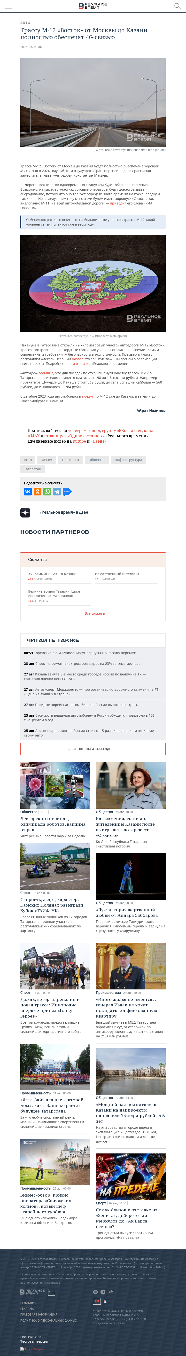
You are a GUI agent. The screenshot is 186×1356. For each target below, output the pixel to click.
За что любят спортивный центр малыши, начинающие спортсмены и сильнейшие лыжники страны (52, 1113)
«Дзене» (99, 441)
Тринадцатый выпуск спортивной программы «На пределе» (126, 1223)
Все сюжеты (95, 613)
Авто (25, 23)
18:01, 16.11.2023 (32, 47)
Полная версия (33, 1336)
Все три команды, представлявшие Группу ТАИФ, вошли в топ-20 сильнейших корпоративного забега (51, 1015)
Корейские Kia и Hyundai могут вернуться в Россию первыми (80, 653)
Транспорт (70, 459)
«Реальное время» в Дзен (64, 512)
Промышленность (35, 1093)
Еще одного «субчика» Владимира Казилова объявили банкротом (48, 1208)
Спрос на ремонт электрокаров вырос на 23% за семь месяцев (82, 663)
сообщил (46, 373)
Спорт (25, 893)
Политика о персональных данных (48, 1320)
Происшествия (108, 993)
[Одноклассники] (37, 491)
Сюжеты (37, 559)
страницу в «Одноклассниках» (74, 436)
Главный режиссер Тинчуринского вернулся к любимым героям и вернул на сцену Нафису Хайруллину (130, 920)
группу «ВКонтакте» (122, 430)
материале (82, 363)
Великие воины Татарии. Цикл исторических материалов (54, 596)
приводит (118, 203)
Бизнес (47, 459)
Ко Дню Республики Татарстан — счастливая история (125, 832)
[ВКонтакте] (28, 491)
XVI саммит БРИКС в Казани (52, 576)
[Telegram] (57, 491)
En (105, 1302)
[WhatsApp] (47, 491)
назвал (78, 359)
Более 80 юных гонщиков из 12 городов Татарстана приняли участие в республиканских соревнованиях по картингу (53, 915)
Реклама (27, 1308)
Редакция (28, 1303)
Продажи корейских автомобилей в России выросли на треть (81, 704)
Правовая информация (38, 1314)
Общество (96, 459)
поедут (87, 396)
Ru (97, 1301)
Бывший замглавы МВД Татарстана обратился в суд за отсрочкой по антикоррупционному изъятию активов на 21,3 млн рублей (129, 1017)
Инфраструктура (128, 459)
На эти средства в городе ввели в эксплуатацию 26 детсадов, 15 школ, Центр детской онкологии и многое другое (130, 1123)
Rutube (79, 441)
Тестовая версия (34, 1341)
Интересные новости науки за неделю (52, 827)
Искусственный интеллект (117, 576)
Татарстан (32, 469)
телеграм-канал (84, 430)
